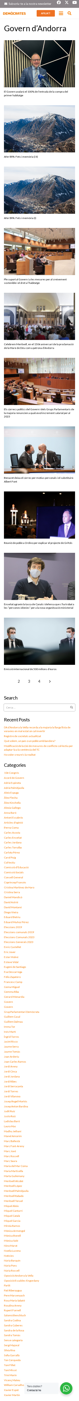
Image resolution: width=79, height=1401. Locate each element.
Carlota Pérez (12, 852)
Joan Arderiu (11, 1056)
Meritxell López (13, 1185)
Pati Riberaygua (13, 1290)
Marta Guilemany (14, 1176)
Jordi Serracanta (13, 1086)
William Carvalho (14, 1385)
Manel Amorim (13, 1136)
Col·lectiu (9, 862)
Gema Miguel (12, 987)
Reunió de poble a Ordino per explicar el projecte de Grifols (38, 543)
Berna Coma (11, 827)
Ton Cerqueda (12, 1360)
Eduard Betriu (12, 917)
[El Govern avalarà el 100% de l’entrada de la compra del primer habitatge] (39, 63)
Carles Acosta (12, 832)
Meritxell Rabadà (13, 1196)
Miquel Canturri (13, 1210)
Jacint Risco (11, 1041)
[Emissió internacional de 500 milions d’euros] (39, 641)
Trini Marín (10, 1375)
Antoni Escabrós (13, 817)
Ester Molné (11, 957)
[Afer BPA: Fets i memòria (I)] (39, 190)
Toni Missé (10, 1370)
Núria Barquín (12, 1260)
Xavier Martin (12, 1395)
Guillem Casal (12, 1016)
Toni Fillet (9, 1365)
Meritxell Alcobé (13, 1181)
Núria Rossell (12, 1270)
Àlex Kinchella (12, 802)
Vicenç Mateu (12, 1380)
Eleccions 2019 (13, 927)
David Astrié (11, 902)
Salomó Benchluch (15, 1315)
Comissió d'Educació (16, 867)
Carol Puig (10, 857)
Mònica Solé (11, 1240)
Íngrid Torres (11, 1036)
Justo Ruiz (10, 1116)
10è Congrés (11, 772)
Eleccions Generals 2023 (18, 942)
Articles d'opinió (13, 822)
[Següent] (49, 681)
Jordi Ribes (10, 1081)
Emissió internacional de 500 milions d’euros (30, 669)
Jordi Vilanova (12, 1096)
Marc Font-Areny (14, 1146)
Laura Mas (10, 1126)
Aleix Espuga (11, 792)
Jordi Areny (11, 1066)
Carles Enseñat (13, 837)
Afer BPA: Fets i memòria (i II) (21, 156)
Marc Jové (10, 1151)
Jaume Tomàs (12, 1051)
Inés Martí (10, 1031)
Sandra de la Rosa (14, 1330)
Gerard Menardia (14, 996)
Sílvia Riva (9, 1350)
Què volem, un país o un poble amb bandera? (29, 741)
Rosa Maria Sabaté (14, 1300)
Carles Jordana (13, 842)
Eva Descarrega (13, 972)
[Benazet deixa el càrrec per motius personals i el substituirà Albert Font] (39, 450)
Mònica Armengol (14, 1230)
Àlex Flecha (11, 797)
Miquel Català (12, 1215)
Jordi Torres (11, 1091)
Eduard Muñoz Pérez (16, 922)
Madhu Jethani (12, 1131)
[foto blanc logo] (14, 13)
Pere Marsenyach (14, 1295)
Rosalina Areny (13, 1305)
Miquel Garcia (12, 1220)
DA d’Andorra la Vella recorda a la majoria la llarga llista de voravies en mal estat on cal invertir (37, 729)
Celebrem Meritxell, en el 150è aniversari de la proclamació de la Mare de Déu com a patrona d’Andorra (39, 346)
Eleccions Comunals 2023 (19, 937)
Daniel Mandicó (13, 897)
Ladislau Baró (12, 1121)
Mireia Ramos (12, 1225)
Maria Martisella (13, 1171)
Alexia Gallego (12, 807)
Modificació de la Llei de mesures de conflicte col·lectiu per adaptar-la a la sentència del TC (38, 747)
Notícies (9, 1255)
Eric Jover (10, 952)
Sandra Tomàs (12, 1335)
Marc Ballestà (12, 1141)
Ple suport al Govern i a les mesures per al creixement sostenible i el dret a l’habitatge (35, 281)
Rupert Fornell (12, 1310)
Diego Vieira (11, 912)
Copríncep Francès (15, 882)
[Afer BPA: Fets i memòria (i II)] (39, 128)
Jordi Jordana (12, 1076)
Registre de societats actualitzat (22, 736)
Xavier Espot (11, 1390)
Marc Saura (10, 1161)
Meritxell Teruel (13, 1201)
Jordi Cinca (10, 1071)
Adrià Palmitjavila (14, 787)
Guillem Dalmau (13, 1021)
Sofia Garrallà (12, 1355)
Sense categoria (13, 1340)
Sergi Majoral (11, 1345)
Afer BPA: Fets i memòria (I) (20, 218)
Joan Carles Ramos (15, 1061)
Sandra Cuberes (13, 1325)
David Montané (13, 907)
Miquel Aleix (11, 1206)
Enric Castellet (12, 947)
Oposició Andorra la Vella (18, 1275)
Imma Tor (9, 1026)
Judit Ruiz (9, 1111)
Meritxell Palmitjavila (16, 1190)
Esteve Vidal (11, 962)
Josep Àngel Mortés (15, 1101)
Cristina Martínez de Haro (19, 887)
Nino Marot (10, 1245)
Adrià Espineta (12, 782)
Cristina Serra (12, 892)
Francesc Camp (13, 982)
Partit (7, 1285)
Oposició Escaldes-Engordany (21, 1280)
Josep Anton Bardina (16, 1106)
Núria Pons (10, 1265)
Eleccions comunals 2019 (19, 932)
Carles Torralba (13, 847)
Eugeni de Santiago (15, 966)
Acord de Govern (14, 777)
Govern (8, 1001)
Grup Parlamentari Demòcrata (21, 1011)
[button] (61, 13)
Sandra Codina (12, 1320)
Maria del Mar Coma (16, 1166)
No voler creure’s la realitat (20, 754)
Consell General (13, 877)
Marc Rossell (11, 1156)
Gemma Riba (11, 991)
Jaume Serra (11, 1046)
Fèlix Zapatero (12, 977)
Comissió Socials (14, 872)
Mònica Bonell (12, 1235)
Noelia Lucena (12, 1250)
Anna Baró (10, 812)
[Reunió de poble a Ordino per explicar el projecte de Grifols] (39, 515)
